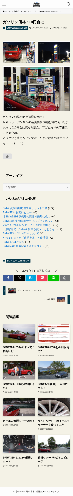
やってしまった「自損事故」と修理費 (25, 237)
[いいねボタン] (7, 156)
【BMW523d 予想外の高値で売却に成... (26, 216)
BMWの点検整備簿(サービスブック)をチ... (28, 220)
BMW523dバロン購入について (21, 233)
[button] (8, 278)
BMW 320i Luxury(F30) (17, 28)
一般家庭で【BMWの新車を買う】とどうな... (30, 229)
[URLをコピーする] (65, 278)
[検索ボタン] (68, 4)
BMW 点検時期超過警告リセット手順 (25, 208)
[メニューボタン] (4, 4)
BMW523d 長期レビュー (17, 212)
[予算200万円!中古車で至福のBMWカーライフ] (36, 4)
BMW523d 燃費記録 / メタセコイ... (23, 246)
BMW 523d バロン (13, 242)
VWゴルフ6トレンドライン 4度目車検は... (28, 225)
